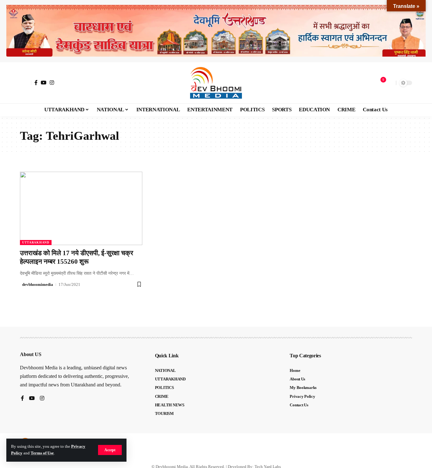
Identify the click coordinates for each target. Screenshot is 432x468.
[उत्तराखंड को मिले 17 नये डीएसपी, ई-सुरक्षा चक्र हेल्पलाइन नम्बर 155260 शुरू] (81, 208)
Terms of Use (42, 453)
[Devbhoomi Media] (216, 83)
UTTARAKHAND (35, 242)
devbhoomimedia (37, 284)
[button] (110, 450)
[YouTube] (43, 82)
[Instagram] (52, 82)
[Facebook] (36, 82)
